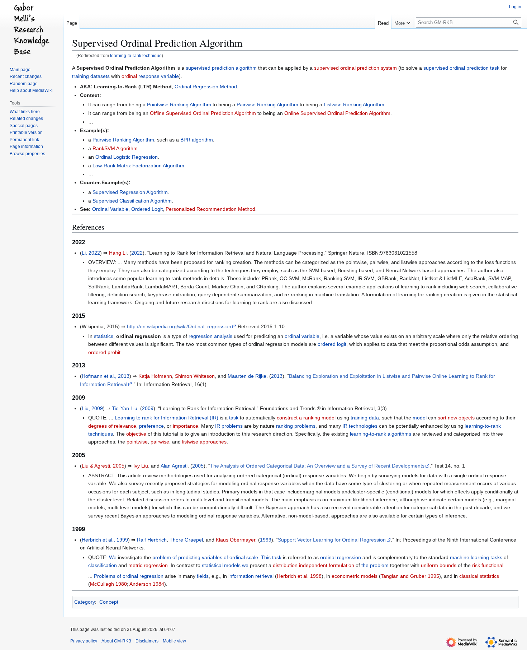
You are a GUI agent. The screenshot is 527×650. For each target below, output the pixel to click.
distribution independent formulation (313, 565)
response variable (158, 76)
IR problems (229, 426)
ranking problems (295, 426)
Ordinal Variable (110, 209)
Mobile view (174, 641)
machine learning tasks (476, 557)
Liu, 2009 (92, 408)
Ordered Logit (147, 209)
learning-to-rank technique (136, 55)
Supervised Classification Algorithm (132, 201)
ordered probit (104, 352)
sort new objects (456, 418)
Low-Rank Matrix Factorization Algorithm (138, 165)
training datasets (91, 76)
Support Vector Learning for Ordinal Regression (332, 540)
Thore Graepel (186, 540)
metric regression (148, 565)
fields (203, 576)
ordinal (129, 76)
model (420, 418)
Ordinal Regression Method (206, 86)
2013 (277, 376)
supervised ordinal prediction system (355, 68)
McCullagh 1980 (108, 584)
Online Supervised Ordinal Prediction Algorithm (337, 113)
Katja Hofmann (155, 376)
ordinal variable (302, 336)
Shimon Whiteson (195, 376)
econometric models (355, 576)
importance (185, 426)
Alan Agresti (174, 466)
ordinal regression (340, 557)
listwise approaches (204, 442)
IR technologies (360, 426)
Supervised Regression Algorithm (130, 192)
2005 (198, 466)
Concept (108, 602)
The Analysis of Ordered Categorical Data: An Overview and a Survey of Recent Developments (317, 466)
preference (151, 426)
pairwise (160, 442)
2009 (147, 408)
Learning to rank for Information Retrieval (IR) (166, 418)
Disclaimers (147, 641)
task (233, 418)
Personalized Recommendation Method (210, 209)
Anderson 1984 (146, 584)
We (113, 557)
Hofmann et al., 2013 (105, 376)
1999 (265, 540)
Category (84, 602)
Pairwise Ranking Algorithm (267, 104)
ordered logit (332, 344)
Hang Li (118, 253)
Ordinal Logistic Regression (126, 157)
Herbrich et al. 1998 (299, 576)
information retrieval (251, 576)
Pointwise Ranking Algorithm (179, 104)
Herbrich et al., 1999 (105, 540)
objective (136, 434)
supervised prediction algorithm (221, 68)
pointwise (137, 442)
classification (102, 565)
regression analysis (210, 336)
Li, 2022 (91, 253)
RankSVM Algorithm (115, 148)
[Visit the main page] (31, 28)
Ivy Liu (140, 466)
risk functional (487, 565)
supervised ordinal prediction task (461, 68)
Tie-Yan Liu (124, 408)
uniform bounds (438, 565)
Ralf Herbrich (152, 540)
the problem (375, 565)
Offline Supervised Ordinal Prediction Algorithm (203, 113)
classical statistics (479, 576)
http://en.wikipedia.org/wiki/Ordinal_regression (179, 326)
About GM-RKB (116, 641)
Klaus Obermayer (235, 540)
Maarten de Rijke (247, 376)
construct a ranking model (306, 418)
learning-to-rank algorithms (380, 434)
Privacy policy (83, 641)
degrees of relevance (112, 426)
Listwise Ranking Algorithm (354, 104)
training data (365, 418)
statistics (103, 336)
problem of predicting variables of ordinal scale (205, 557)
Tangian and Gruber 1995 (410, 576)
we (245, 565)
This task (271, 557)
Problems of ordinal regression (128, 576)
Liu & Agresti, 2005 (103, 466)
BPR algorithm (196, 140)
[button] (402, 21)
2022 (137, 253)
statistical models (221, 565)
